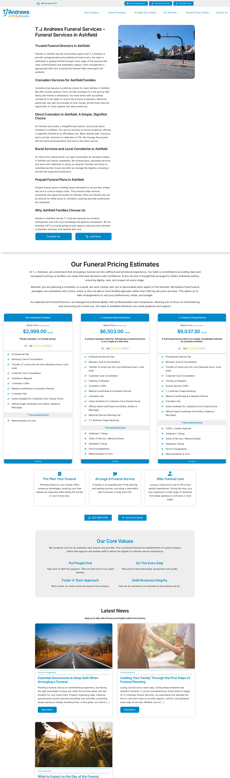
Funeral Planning (127, 672)
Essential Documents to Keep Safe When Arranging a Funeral (68, 680)
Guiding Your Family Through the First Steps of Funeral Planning (155, 680)
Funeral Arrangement (47, 672)
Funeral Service (44, 771)
